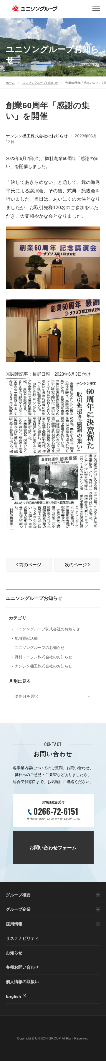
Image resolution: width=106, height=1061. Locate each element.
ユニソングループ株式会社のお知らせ (47, 629)
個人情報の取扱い (22, 981)
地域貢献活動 (26, 638)
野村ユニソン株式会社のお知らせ (43, 657)
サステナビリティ (22, 938)
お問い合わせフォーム (53, 847)
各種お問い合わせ (22, 967)
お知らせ (14, 952)
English (13, 996)
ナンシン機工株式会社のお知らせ (37, 136)
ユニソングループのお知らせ (39, 647)
